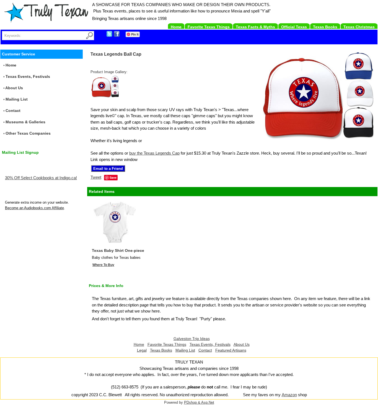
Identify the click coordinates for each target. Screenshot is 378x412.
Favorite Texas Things (209, 27)
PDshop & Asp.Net (199, 402)
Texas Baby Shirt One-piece (118, 250)
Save (113, 177)
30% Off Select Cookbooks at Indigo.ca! (41, 177)
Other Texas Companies (28, 133)
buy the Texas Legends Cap (154, 153)
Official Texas (294, 27)
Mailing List (17, 99)
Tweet (95, 177)
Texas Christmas (359, 27)
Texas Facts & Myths (255, 27)
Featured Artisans (230, 350)
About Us (14, 88)
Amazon (289, 394)
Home (176, 27)
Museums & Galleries (25, 122)
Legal (142, 350)
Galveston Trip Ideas (192, 338)
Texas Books (325, 27)
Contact (13, 110)
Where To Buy (103, 265)
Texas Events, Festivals (28, 76)
